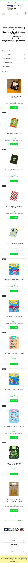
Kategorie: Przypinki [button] (7, 54)
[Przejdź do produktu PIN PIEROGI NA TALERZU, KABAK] (14, 196)
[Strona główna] (14, 7)
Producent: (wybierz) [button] (7, 58)
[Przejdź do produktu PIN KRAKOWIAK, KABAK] (14, 122)
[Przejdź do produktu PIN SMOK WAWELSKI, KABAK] (14, 232)
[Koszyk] (24, 14)
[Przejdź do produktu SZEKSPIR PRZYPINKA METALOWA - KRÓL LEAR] (14, 489)
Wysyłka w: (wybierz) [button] (7, 62)
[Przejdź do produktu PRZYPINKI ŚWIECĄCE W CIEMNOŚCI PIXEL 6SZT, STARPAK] (14, 452)
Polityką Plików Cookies (10, 558)
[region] (14, 20)
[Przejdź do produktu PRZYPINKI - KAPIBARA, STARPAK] (14, 342)
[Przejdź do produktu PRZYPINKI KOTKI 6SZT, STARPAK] (14, 416)
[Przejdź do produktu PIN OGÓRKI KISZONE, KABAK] (14, 159)
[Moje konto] (17, 14)
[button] (3, 14)
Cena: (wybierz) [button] (6, 66)
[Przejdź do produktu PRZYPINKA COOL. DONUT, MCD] (14, 269)
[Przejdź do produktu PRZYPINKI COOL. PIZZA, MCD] (14, 379)
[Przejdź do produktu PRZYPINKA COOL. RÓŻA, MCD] (14, 306)
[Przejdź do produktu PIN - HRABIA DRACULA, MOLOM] (14, 86)
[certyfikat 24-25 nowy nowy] (14, 530)
